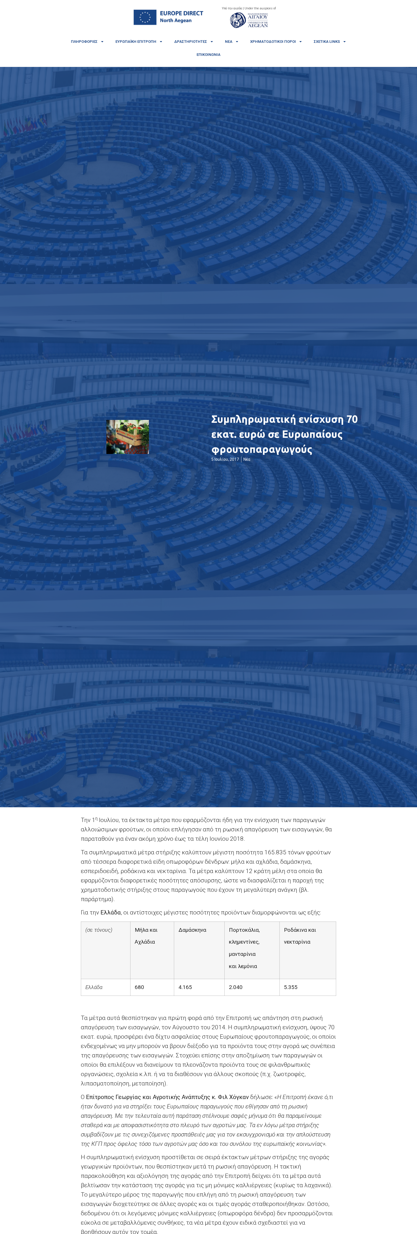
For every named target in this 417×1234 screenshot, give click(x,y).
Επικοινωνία (208, 54)
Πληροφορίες (84, 41)
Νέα (228, 41)
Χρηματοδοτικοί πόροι (273, 41)
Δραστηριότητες (190, 41)
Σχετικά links (327, 41)
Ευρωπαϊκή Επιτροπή (135, 41)
